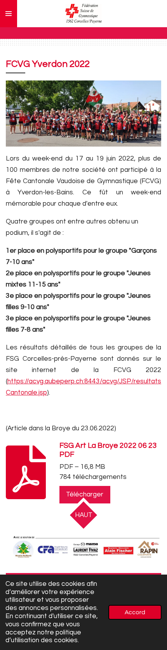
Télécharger (84, 494)
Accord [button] (135, 612)
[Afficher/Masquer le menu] (8, 13)
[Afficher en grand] (83, 548)
